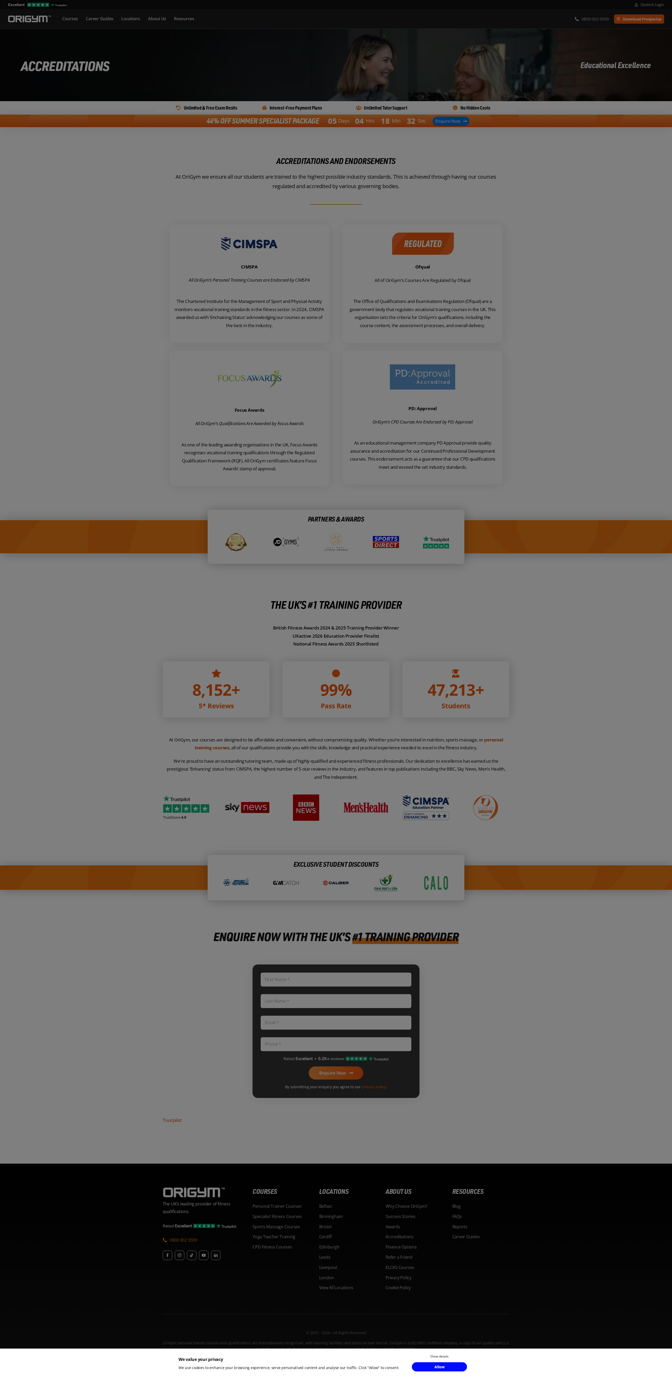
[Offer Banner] (336, 119)
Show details (439, 1356)
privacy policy (374, 1080)
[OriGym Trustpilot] (37, 5)
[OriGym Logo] (194, 1184)
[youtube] (203, 1249)
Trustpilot (172, 1114)
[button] (180, 1235)
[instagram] (179, 1249)
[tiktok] (191, 1249)
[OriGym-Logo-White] (29, 16)
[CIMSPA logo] (249, 232)
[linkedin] (215, 1249)
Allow (439, 1366)
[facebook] (167, 1249)
